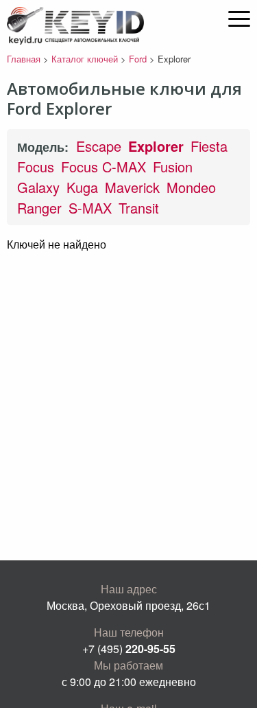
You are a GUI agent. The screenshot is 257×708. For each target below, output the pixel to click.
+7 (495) (128, 648)
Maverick (132, 187)
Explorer (156, 146)
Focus (35, 166)
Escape (98, 146)
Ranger (39, 208)
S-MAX (90, 208)
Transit (139, 208)
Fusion (173, 166)
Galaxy (38, 187)
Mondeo (191, 187)
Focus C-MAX (103, 166)
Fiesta (209, 146)
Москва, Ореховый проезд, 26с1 (128, 605)
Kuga (82, 187)
